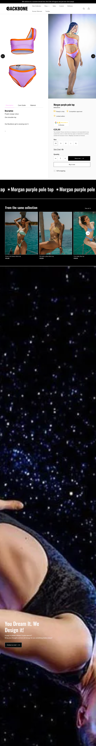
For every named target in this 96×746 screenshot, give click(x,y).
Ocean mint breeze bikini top (13, 256)
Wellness (70, 6)
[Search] (84, 9)
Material (33, 105)
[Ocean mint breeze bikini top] (21, 233)
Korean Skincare (37, 11)
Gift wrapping (60, 171)
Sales (54, 6)
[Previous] (3, 56)
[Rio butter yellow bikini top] (55, 233)
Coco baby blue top (79, 256)
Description (9, 105)
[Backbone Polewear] (17, 8)
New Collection (36, 6)
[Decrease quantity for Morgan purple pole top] (56, 158)
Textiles (47, 11)
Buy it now (72, 164)
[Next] (93, 56)
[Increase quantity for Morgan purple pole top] (65, 158)
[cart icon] (89, 9)
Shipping (71, 135)
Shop (46, 6)
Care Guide (22, 105)
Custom (61, 6)
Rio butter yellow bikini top (46, 256)
